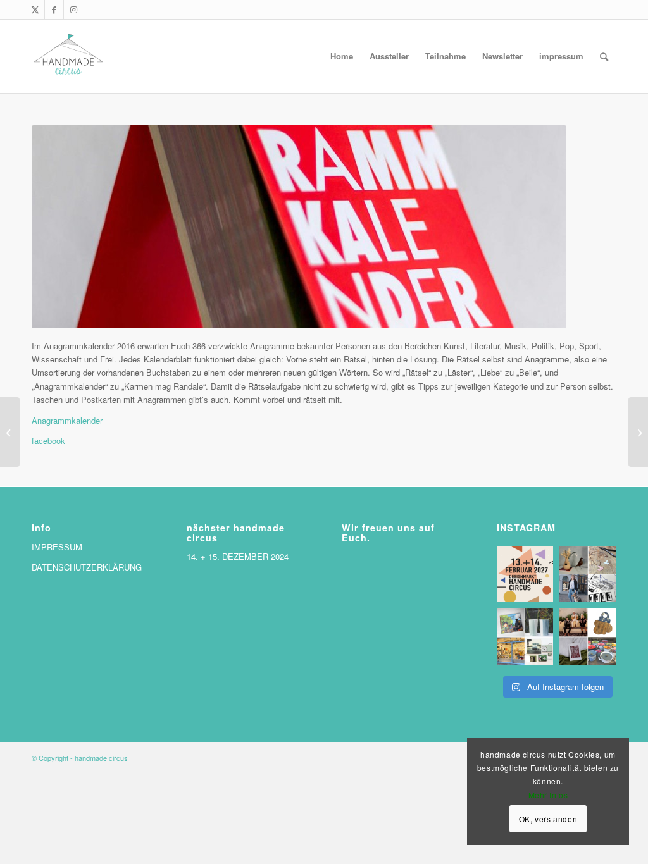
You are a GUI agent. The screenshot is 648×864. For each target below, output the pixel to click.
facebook (48, 441)
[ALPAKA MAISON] (638, 432)
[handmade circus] (68, 56)
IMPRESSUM (57, 547)
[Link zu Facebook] (54, 9)
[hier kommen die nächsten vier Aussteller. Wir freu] (587, 574)
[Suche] (604, 56)
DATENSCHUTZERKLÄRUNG (87, 567)
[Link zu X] (35, 9)
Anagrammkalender (67, 420)
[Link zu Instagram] (73, 9)
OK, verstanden (548, 818)
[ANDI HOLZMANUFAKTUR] (10, 432)
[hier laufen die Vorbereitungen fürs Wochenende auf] (525, 636)
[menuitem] (341, 56)
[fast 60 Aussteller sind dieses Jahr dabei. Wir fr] (587, 636)
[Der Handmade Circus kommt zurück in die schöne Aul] (525, 574)
